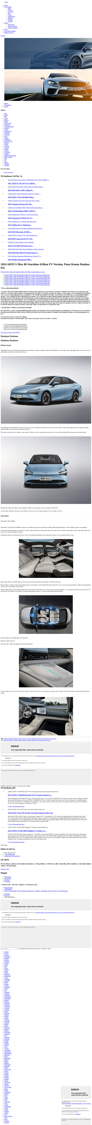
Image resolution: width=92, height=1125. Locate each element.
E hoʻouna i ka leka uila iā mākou (10, 332)
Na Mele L (37, 891)
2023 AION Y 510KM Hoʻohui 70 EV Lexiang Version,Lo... (30, 795)
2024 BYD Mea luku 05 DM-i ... (20, 232)
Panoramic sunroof (46, 891)
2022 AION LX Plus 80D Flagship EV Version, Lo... (27, 831)
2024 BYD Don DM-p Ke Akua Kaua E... (23, 253)
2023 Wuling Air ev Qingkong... (20, 225)
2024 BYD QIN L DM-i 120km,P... (20, 190)
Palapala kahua (8, 887)
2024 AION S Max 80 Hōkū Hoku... (21, 197)
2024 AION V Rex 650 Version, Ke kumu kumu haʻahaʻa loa (30, 813)
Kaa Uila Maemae (62, 891)
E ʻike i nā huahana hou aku (16, 806)
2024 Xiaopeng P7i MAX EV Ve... (20, 218)
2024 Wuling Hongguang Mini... (20, 260)
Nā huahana (7, 105)
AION (6, 106)
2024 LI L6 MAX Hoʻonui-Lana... (20, 246)
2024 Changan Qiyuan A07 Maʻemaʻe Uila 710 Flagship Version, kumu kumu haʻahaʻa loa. (30, 738)
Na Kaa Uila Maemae (10, 891)
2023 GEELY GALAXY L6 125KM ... (22, 183)
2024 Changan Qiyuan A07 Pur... (20, 204)
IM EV (55, 891)
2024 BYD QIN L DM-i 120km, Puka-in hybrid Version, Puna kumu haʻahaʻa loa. (27, 740)
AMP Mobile (8, 889)
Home (6, 103)
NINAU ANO (5, 869)
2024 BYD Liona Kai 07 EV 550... (20, 239)
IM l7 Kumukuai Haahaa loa (25, 891)
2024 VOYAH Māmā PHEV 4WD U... (22, 211)
